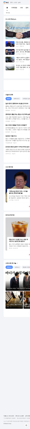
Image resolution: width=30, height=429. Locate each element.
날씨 (19, 2)
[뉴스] (7, 2)
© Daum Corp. (7, 423)
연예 (11, 2)
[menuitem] (7, 7)
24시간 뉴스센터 (19, 415)
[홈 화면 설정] (26, 425)
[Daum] (5, 2)
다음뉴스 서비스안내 (9, 415)
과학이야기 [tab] (17, 98)
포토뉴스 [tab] (9, 267)
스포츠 (15, 2)
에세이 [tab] (8, 98)
